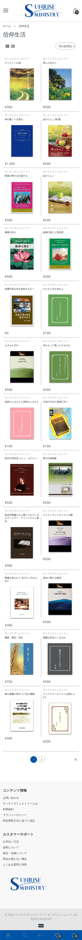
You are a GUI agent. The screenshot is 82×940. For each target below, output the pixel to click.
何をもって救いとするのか (56, 345)
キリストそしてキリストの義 (58, 514)
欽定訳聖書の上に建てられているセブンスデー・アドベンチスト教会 (22, 518)
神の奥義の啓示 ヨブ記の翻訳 (20, 694)
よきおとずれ (11, 345)
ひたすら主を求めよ (53, 288)
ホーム (7, 26)
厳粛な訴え (10, 232)
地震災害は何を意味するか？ (20, 288)
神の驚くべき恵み (14, 119)
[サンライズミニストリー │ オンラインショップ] (41, 10)
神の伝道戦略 (50, 458)
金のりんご (48, 175)
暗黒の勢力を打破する (16, 175)
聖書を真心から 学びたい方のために (21, 579)
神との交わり (50, 62)
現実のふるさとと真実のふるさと (22, 401)
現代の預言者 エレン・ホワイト (21, 458)
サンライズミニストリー (17, 58)
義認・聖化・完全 (14, 637)
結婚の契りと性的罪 (53, 232)
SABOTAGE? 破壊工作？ (55, 401)
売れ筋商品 (65, 46)
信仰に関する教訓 (52, 577)
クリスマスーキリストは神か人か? (59, 695)
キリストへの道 (13, 62)
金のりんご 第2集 (52, 119)
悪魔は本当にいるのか (54, 637)
